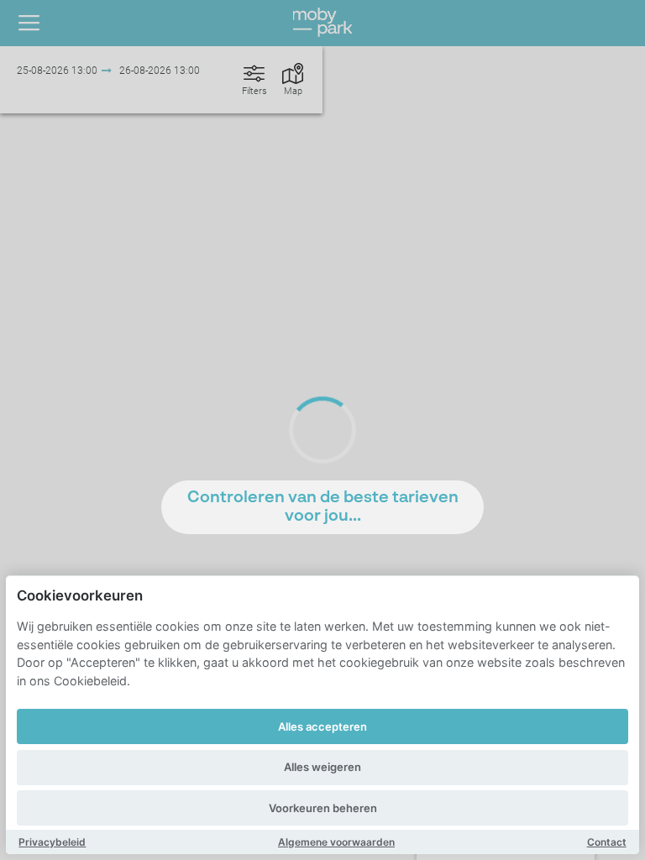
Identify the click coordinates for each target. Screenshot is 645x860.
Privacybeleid (52, 842)
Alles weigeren (322, 766)
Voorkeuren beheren (323, 808)
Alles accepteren (322, 726)
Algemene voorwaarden (336, 842)
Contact (607, 842)
